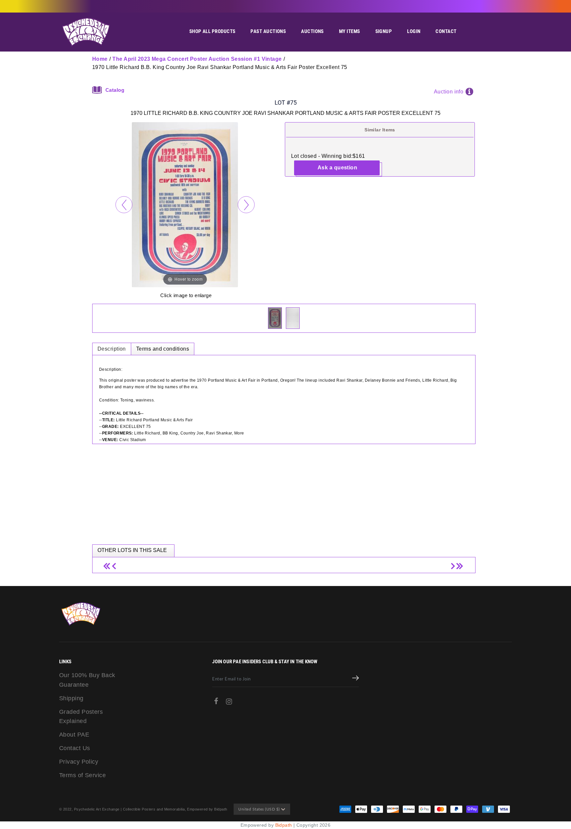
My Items (349, 31)
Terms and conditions (162, 349)
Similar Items (379, 129)
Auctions (312, 31)
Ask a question (337, 167)
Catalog (114, 90)
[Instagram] (229, 703)
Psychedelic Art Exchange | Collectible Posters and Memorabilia (129, 809)
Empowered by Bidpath (207, 809)
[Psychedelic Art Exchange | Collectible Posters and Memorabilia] (85, 32)
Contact (446, 31)
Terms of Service (82, 775)
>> (459, 563)
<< (109, 563)
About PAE (74, 734)
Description (111, 349)
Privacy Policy (78, 761)
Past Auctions (268, 31)
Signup (383, 31)
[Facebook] (216, 702)
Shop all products (212, 31)
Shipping (71, 698)
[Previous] (123, 204)
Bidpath (283, 825)
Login (413, 31)
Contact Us (74, 748)
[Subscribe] (355, 679)
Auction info (448, 91)
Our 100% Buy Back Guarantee (87, 680)
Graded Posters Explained (81, 716)
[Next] (246, 204)
